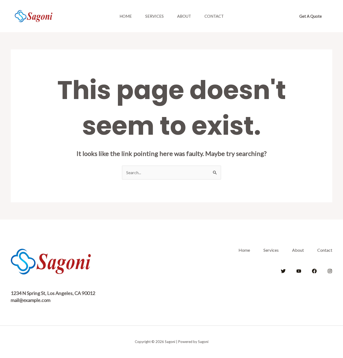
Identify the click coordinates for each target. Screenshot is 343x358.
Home (126, 16)
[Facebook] (314, 271)
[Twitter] (283, 271)
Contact (214, 16)
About (184, 16)
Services (154, 16)
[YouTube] (298, 271)
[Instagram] (329, 271)
